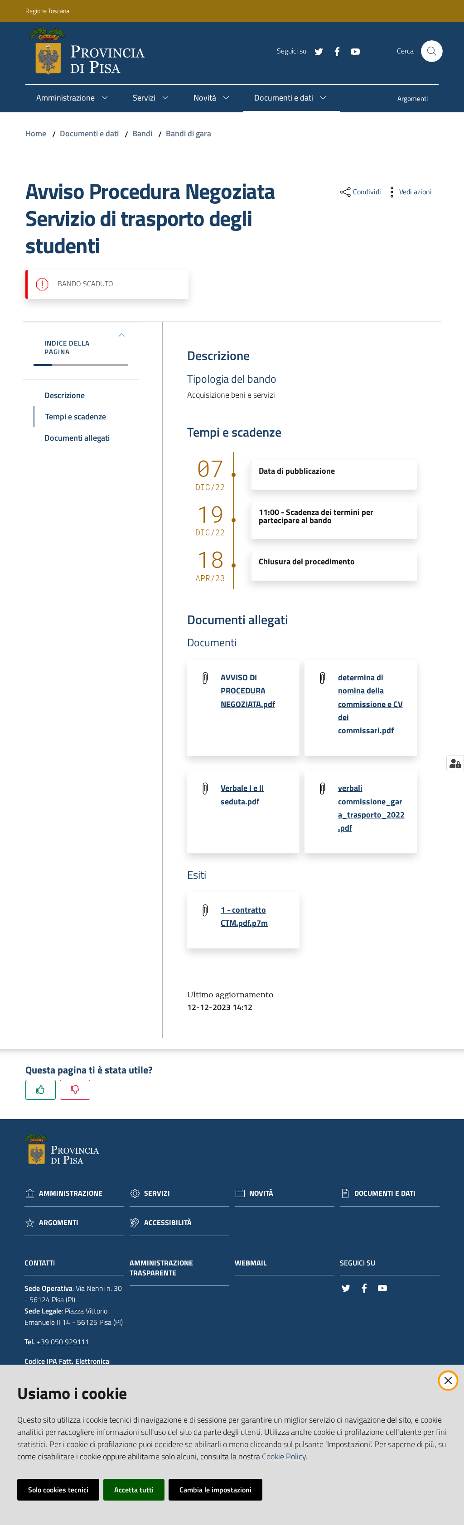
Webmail (251, 1263)
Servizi (157, 1193)
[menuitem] (413, 99)
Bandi (142, 133)
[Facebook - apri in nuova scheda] (333, 50)
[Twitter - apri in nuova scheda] (315, 50)
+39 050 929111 (63, 1341)
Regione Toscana (47, 10)
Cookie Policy (284, 1456)
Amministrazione (70, 1193)
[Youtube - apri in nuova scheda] (352, 50)
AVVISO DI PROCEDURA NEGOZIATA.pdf (248, 690)
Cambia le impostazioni (215, 1489)
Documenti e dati (89, 133)
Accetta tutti (134, 1489)
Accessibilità (168, 1222)
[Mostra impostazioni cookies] (455, 763)
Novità (261, 1193)
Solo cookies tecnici (58, 1489)
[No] (75, 1089)
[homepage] (90, 51)
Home (35, 133)
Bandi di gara (188, 133)
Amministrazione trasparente (161, 1268)
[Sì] (40, 1089)
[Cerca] (432, 51)
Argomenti (58, 1222)
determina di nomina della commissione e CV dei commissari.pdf (370, 703)
